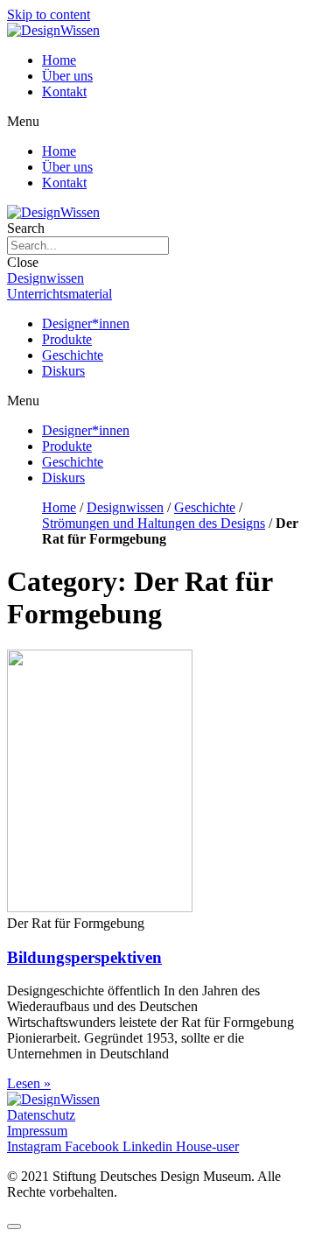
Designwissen (125, 507)
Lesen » (29, 1083)
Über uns (67, 75)
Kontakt (64, 91)
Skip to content (48, 14)
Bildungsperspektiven (84, 957)
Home (59, 60)
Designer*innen (86, 323)
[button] (157, 122)
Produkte (67, 339)
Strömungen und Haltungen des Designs (153, 523)
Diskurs (63, 370)
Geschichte (72, 355)
